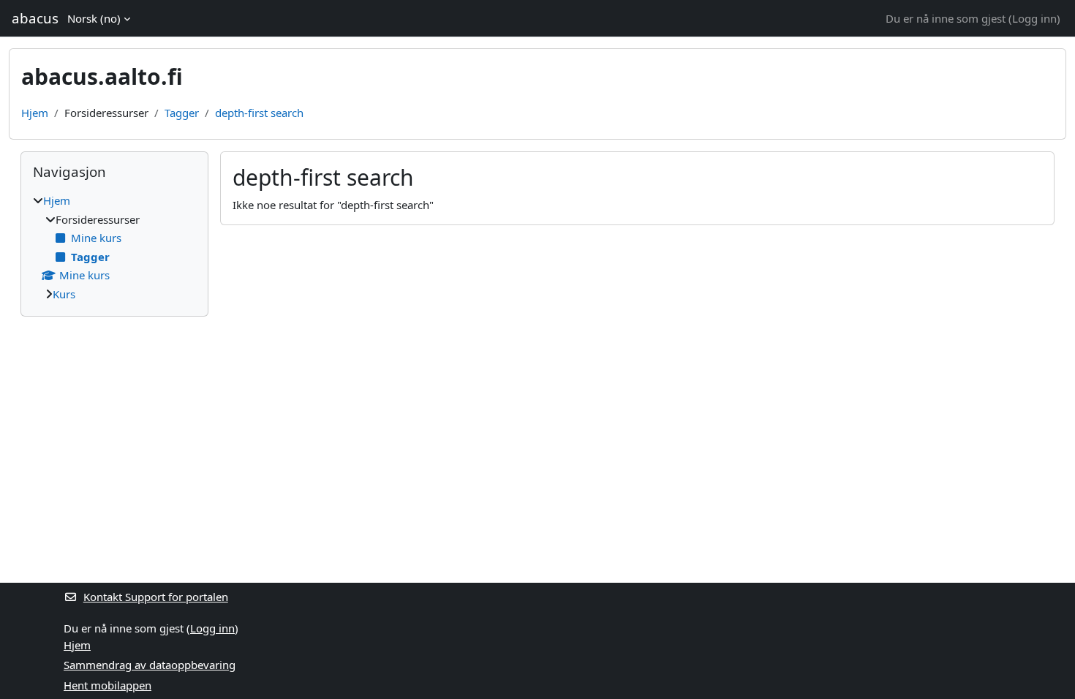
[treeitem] (114, 247)
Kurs (64, 294)
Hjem (34, 112)
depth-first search (259, 112)
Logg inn (1034, 18)
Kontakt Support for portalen (155, 596)
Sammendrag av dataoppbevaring (149, 664)
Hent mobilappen (107, 685)
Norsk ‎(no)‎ (94, 18)
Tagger (182, 112)
